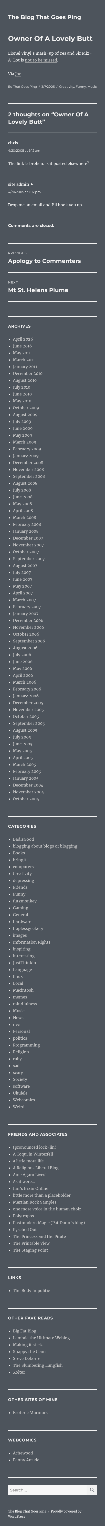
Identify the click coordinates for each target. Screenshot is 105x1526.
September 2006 (29, 641)
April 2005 (23, 757)
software (21, 1086)
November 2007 (28, 544)
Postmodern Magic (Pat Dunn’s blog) (49, 1222)
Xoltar (19, 1372)
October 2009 (26, 407)
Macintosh (23, 990)
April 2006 (23, 675)
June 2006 (23, 661)
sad (16, 1065)
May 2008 (22, 503)
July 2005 (22, 737)
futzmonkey (25, 900)
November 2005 (28, 709)
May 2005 (22, 750)
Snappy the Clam (29, 1351)
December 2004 (28, 785)
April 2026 (23, 339)
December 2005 (28, 702)
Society (20, 1079)
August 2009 (25, 414)
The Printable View (31, 1243)
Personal (21, 1031)
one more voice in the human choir (47, 1208)
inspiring (22, 949)
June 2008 (22, 496)
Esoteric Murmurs (30, 1412)
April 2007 (23, 593)
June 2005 (22, 743)
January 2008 (26, 531)
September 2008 (29, 476)
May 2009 (22, 435)
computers (23, 866)
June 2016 (22, 346)
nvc (16, 1024)
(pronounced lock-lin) (34, 1147)
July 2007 (22, 572)
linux (18, 976)
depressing (23, 880)
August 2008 (25, 483)
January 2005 (26, 778)
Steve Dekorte (26, 1358)
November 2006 (28, 627)
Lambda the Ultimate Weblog (41, 1337)
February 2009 (27, 448)
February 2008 (27, 524)
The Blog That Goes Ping (44, 17)
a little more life (28, 1160)
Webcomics (24, 1099)
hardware (22, 921)
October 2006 (26, 634)
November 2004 (28, 791)
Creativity (66, 86)
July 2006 (22, 654)
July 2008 (22, 490)
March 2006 (24, 682)
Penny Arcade (26, 1459)
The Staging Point (30, 1250)
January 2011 (25, 366)
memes (20, 997)
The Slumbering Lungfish (38, 1365)
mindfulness (25, 1003)
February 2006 (27, 689)
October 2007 (26, 551)
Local (18, 983)
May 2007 (22, 586)
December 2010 (27, 373)
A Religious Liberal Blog (36, 1167)
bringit (19, 859)
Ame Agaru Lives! (30, 1174)
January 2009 (26, 455)
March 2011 (24, 359)
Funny (81, 86)
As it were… (24, 1181)
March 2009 (24, 442)
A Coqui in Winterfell (33, 1154)
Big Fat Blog (24, 1331)
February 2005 (27, 771)
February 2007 (27, 606)
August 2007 (25, 565)
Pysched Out (25, 1229)
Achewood (23, 1453)
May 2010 (22, 400)
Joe (18, 73)
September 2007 (29, 558)
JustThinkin (24, 962)
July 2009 (22, 421)
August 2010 (25, 380)
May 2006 (22, 668)
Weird (18, 1106)
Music (92, 86)
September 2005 (29, 723)
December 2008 (28, 462)
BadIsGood (23, 839)
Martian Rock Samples (34, 1202)
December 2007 (28, 538)
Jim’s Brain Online (30, 1188)
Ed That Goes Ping (22, 86)
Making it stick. (28, 1344)
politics (20, 1038)
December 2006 (28, 620)
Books (19, 852)
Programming (26, 1045)
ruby (17, 1058)
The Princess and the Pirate (39, 1236)
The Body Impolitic (31, 1290)
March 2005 (24, 764)
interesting (24, 955)
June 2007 (22, 579)
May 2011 (22, 352)
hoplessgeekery (28, 928)
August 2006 (25, 647)
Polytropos (23, 1215)
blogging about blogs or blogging (45, 846)
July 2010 (21, 387)
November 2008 (28, 469)
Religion (21, 1051)
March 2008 (24, 517)
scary (18, 1072)
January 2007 (25, 613)
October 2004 (26, 798)
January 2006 (26, 695)
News (18, 1017)
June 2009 (23, 428)
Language (22, 969)
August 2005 (25, 730)
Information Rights (32, 942)
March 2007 (24, 599)
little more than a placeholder (42, 1195)
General (20, 914)
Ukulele (20, 1093)
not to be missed (41, 60)
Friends (20, 887)
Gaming (20, 907)
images (20, 935)
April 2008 (23, 510)
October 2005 (26, 716)
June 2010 (22, 394)
